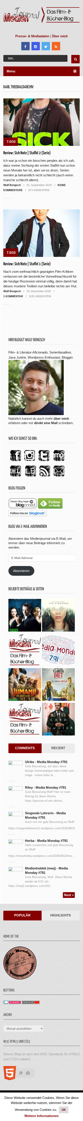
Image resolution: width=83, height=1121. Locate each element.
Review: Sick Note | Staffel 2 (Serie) (27, 153)
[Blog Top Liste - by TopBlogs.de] (31, 1003)
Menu (11, 71)
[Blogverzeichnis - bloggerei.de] (12, 1003)
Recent (58, 748)
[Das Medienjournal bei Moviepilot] (59, 461)
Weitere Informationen (41, 1116)
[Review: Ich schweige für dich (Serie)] (58, 616)
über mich (61, 418)
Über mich (60, 36)
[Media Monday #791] (58, 650)
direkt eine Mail (46, 423)
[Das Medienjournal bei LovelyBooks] (30, 477)
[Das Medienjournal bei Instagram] (30, 461)
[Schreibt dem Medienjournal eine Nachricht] (59, 477)
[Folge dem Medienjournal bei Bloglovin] (27, 515)
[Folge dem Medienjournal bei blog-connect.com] (22, 507)
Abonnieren (21, 571)
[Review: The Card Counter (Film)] (58, 720)
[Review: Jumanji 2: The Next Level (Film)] (24, 685)
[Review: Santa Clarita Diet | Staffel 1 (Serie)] (58, 685)
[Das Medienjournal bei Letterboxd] (15, 477)
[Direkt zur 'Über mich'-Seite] (36, 414)
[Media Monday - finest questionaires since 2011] (20, 978)
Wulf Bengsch (12, 185)
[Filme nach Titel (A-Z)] (24, 720)
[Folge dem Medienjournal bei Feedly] (50, 507)
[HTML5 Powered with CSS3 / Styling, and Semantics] (21, 1079)
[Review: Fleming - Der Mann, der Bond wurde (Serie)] (24, 616)
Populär (22, 915)
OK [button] (64, 1110)
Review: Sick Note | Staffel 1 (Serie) (27, 264)
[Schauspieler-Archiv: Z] (24, 650)
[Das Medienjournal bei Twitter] (44, 461)
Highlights (60, 915)
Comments (25, 748)
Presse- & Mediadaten (32, 36)
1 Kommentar (13, 296)
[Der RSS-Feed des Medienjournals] (45, 477)
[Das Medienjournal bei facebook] (15, 461)
